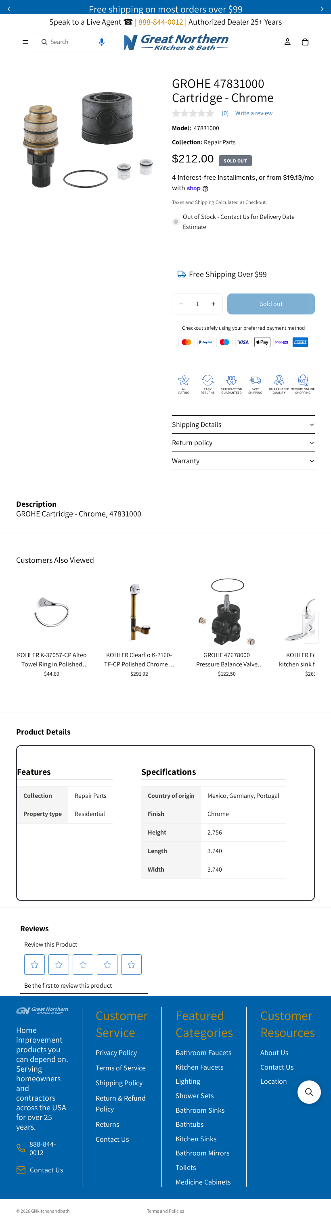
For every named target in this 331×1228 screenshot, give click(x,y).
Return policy (192, 442)
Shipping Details (196, 424)
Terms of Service (121, 1067)
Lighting (188, 1081)
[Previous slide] (9, 9)
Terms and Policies (165, 1211)
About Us (274, 1052)
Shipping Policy (119, 1083)
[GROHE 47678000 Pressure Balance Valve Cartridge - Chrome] (226, 612)
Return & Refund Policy (121, 1103)
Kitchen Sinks (196, 1138)
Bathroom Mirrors (202, 1153)
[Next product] (311, 628)
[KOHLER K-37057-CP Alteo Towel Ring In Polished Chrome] (52, 612)
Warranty (185, 460)
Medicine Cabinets (203, 1181)
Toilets (186, 1167)
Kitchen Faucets (199, 1067)
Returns (107, 1124)
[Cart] (305, 42)
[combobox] (79, 42)
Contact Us (46, 1170)
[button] (102, 42)
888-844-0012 (42, 1148)
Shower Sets (195, 1095)
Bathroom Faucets (203, 1052)
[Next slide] (322, 9)
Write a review (253, 113)
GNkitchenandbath (50, 1211)
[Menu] (25, 42)
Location (273, 1081)
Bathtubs (189, 1124)
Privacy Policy (116, 1052)
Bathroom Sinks (200, 1110)
